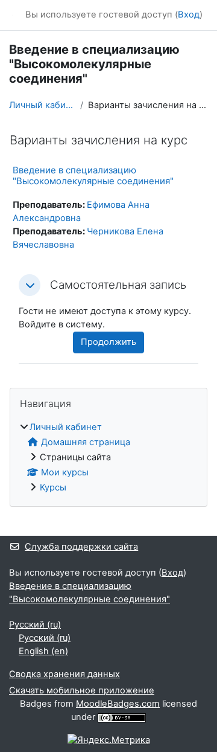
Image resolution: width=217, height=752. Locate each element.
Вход (189, 14)
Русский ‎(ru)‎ (35, 624)
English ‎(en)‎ (43, 651)
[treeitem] (108, 458)
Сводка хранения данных (64, 674)
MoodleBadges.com (118, 703)
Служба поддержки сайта (81, 546)
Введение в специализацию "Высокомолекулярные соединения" (93, 175)
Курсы (53, 487)
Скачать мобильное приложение (81, 690)
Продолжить (108, 341)
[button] (29, 285)
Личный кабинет (42, 105)
